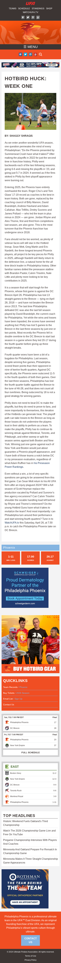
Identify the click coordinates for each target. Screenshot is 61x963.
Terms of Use (30, 956)
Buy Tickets (8, 693)
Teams (12, 8)
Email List (8, 698)
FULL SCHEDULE (30, 752)
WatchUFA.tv (30, 12)
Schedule (24, 8)
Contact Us (8, 704)
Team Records (10, 687)
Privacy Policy (30, 960)
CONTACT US (30, 940)
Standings (38, 8)
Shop (49, 8)
